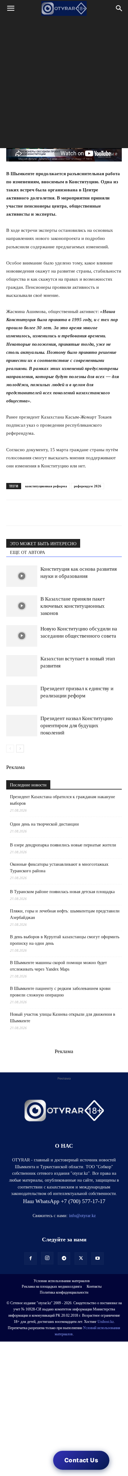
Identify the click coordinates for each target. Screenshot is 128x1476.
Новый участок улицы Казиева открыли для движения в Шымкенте (62, 1017)
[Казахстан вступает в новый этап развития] (21, 666)
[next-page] (20, 748)
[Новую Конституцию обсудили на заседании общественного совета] (21, 636)
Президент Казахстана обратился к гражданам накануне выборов (62, 800)
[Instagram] (47, 1258)
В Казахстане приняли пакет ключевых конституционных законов (72, 606)
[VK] (41, 513)
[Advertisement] (64, 84)
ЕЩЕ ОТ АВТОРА (27, 552)
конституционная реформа (46, 486)
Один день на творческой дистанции (44, 824)
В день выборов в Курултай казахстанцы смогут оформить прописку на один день (64, 940)
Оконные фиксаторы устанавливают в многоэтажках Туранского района (59, 867)
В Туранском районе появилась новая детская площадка (62, 891)
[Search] (119, 8)
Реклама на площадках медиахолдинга (52, 1286)
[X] (69, 513)
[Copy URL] (84, 513)
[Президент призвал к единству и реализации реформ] (21, 695)
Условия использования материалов (62, 1281)
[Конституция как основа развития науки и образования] (21, 576)
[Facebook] (55, 513)
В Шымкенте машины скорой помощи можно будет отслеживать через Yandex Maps (58, 966)
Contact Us (81, 1460)
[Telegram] (27, 513)
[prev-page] (10, 748)
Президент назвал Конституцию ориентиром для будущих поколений (76, 725)
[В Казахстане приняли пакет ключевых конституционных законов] (21, 606)
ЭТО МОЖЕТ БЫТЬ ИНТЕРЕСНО (43, 543)
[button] (11, 8)
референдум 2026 (87, 486)
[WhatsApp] (12, 513)
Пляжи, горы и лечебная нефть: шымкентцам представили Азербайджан (65, 914)
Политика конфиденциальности (64, 1292)
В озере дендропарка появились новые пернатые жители (63, 845)
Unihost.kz (106, 1321)
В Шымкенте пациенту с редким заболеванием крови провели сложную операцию (60, 991)
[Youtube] (97, 1258)
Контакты (94, 1286)
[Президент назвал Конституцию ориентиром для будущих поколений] (21, 725)
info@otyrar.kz (82, 1215)
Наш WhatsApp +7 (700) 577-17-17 (64, 1201)
